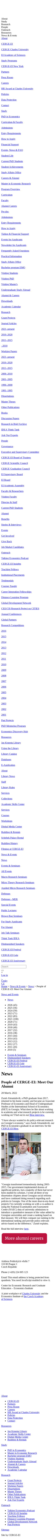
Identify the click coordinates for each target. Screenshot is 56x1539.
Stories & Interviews (11, 524)
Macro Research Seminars (14, 877)
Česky (4, 980)
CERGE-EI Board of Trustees (16, 457)
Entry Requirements (11, 133)
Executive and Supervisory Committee (20, 452)
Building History (9, 843)
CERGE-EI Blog (9, 1128)
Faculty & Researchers (12, 491)
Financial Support (10, 144)
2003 (3, 703)
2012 (3, 653)
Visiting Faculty (9, 496)
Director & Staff (9, 502)
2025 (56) (12, 1007)
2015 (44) (12, 1035)
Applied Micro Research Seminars (18, 888)
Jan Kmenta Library (11, 742)
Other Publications (10, 407)
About (4, 38)
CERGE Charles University (15, 49)
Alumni (5, 513)
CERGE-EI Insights (11, 563)
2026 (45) (12, 1005)
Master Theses (8, 401)
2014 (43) (12, 1038)
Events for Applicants (11, 239)
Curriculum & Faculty (12, 122)
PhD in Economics (10, 116)
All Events (6, 871)
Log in (4, 975)
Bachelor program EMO (13, 267)
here (26, 1228)
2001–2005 (6, 379)
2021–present (7, 329)
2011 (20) (12, 1047)
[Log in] (1, 978)
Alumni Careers (9, 206)
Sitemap (5, 1529)
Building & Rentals (10, 832)
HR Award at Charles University (17, 88)
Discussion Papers (10, 418)
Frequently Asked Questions (15, 250)
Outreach (5, 552)
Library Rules (8, 787)
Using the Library (10, 748)
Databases (6, 759)
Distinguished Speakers (12, 944)
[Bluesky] (4, 1390)
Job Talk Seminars (10, 932)
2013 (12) (12, 1041)
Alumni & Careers (10, 295)
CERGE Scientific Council (14, 463)
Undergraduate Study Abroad (15, 290)
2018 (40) (12, 1027)
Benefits (5, 519)
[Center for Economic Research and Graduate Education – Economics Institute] (13, 10)
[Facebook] (2, 1361)
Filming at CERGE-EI (12, 849)
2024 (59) (12, 1010)
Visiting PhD (7, 278)
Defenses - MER (9, 899)
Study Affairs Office (11, 172)
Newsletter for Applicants (13, 245)
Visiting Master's (9, 284)
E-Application (8, 765)
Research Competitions (12, 625)
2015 (3, 636)
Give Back (6, 541)
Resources (6, 737)
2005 (3, 692)
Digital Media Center (11, 826)
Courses (5, 815)
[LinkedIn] (3, 1357)
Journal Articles (8, 323)
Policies (5, 94)
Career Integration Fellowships (16, 591)
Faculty (5, 200)
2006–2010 (6, 373)
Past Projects (7, 720)
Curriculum (6, 195)
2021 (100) (12, 1019)
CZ (3, 983)
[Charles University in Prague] (28, 1343)
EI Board (5, 480)
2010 (3, 664)
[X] (4, 1369)
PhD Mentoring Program (13, 726)
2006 (3, 686)
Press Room (7, 77)
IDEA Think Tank (10, 429)
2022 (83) (12, 1016)
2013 (3, 647)
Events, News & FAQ (12, 150)
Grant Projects (8, 317)
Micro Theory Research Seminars (17, 882)
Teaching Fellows (10, 569)
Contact (5, 105)
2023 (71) (12, 1013)
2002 (3, 709)
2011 (3, 659)
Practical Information (11, 256)
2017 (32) (12, 1030)
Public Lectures (8, 910)
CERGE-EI (7, 44)
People (4, 440)
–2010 (4, 345)
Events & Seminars (10, 865)
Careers (5, 83)
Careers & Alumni (10, 178)
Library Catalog (9, 754)
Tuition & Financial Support (15, 234)
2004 (3, 698)
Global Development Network (16, 603)
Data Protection (8, 99)
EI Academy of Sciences (13, 55)
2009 (3, 670)
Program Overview (10, 189)
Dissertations (7, 396)
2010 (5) (11, 1049)
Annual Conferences (11, 614)
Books (4, 413)
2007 (3, 681)
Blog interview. (37, 1115)
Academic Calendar (11, 306)
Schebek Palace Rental (12, 837)
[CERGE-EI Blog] (3, 1378)
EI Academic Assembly (12, 485)
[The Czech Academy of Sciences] (20, 1352)
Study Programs (9, 60)
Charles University (31, 1293)
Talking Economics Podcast (14, 558)
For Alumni (7, 927)
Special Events (8, 905)
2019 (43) (12, 1024)
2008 (3, 675)
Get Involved (7, 536)
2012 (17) (12, 1044)
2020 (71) (12, 1021)
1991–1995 (6, 390)
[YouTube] (3, 1374)
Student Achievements (12, 167)
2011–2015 (6, 340)
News (4, 860)
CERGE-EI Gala (9, 955)
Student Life (7, 155)
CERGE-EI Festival (11, 949)
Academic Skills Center (12, 804)
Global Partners (8, 619)
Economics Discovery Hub (14, 731)
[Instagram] (3, 1383)
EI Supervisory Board (12, 474)
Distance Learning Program (14, 597)
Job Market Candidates (12, 547)
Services (5, 793)
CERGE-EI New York (12, 66)
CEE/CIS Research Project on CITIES (20, 608)
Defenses (5, 893)
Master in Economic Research (16, 183)
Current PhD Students (12, 161)
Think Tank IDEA (10, 938)
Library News (8, 776)
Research (5, 312)
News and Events (10, 994)
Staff (3, 782)
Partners (5, 72)
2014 (3, 642)
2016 (3, 631)
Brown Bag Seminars (11, 916)
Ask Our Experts (9, 435)
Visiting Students (9, 273)
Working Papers (9, 351)
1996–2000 (6, 385)
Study (4, 111)
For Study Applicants (11, 921)
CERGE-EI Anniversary (13, 960)
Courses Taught (9, 586)
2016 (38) (12, 1033)
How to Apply (8, 139)
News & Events (9, 854)
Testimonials (7, 580)
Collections (6, 798)
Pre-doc (5, 211)
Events (4, 530)
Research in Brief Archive (14, 424)
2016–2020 (6, 334)
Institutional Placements (12, 575)
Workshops (6, 821)
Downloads (7, 301)
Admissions (7, 127)
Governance (7, 446)
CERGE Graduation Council (15, 468)
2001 (3, 714)
